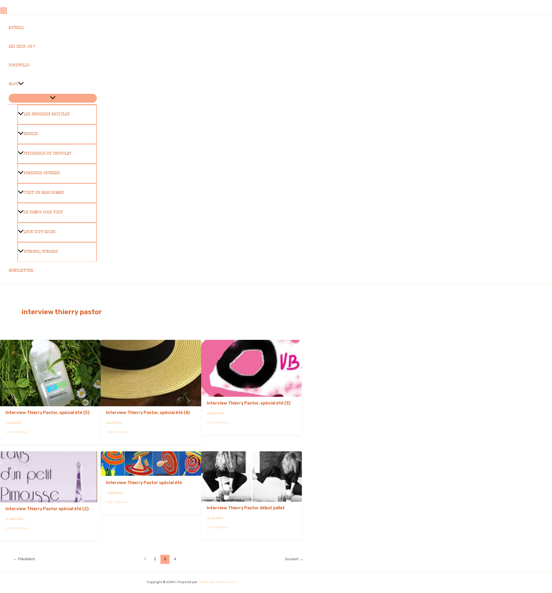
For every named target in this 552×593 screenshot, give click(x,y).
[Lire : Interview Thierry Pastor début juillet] (251, 498)
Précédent (24, 559)
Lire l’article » (17, 432)
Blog (13, 84)
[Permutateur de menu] (53, 98)
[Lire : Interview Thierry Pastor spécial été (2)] (50, 499)
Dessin (31, 134)
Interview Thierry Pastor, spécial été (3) (248, 403)
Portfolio (19, 65)
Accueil (16, 28)
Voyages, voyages (41, 252)
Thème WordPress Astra (216, 582)
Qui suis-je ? (22, 47)
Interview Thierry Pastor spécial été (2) (47, 508)
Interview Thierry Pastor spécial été (144, 482)
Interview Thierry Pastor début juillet (246, 507)
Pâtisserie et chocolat (47, 154)
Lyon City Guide (39, 232)
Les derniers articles (47, 114)
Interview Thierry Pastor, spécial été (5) (47, 412)
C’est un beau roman (44, 193)
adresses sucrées (42, 173)
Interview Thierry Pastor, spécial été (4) (148, 412)
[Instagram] (3, 13)
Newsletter (21, 271)
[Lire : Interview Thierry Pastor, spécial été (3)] (251, 394)
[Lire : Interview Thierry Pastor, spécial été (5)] (50, 403)
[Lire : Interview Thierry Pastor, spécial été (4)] (151, 403)
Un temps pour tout (43, 213)
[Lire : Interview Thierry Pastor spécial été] (151, 473)
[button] (21, 84)
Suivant (294, 559)
